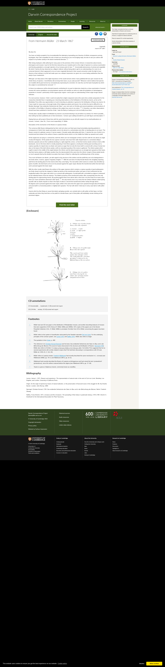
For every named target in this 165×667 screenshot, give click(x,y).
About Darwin (39, 21)
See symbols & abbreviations (125, 71)
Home (29, 9)
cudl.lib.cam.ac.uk (117, 97)
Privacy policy (32, 425)
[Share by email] (105, 34)
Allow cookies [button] (154, 663)
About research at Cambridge (120, 450)
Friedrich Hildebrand (60, 355)
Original (40, 34)
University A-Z (31, 446)
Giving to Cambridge (89, 455)
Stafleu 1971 (71, 336)
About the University (90, 438)
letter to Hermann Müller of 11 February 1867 (68, 348)
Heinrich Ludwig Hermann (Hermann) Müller (124, 56)
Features (114, 444)
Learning (82, 21)
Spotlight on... (116, 448)
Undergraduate (60, 442)
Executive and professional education (66, 450)
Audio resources (64, 417)
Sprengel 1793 (99, 346)
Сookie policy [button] (62, 663)
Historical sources (64, 413)
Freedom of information (34, 451)
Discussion (115, 446)
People (73, 21)
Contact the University (34, 448)
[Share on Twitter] (100, 34)
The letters (50, 21)
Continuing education (62, 448)
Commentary (62, 21)
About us (102, 21)
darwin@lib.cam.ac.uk (35, 415)
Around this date (52, 34)
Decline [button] (141, 663)
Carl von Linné (86, 334)
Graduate (58, 444)
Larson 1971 (60, 336)
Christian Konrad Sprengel (53, 344)
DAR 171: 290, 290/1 (118, 67)
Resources (92, 21)
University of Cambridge (37, 419)
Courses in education (61, 453)
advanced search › (100, 27)
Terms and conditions (33, 453)
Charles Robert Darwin (119, 60)
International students (62, 446)
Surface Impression (41, 429)
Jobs (85, 453)
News (85, 448)
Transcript (31, 34)
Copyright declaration (34, 422)
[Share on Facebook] (96, 34)
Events (86, 450)
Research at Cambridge (119, 438)
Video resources (64, 421)
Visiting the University (90, 444)
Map (85, 446)
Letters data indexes (65, 425)
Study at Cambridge (62, 438)
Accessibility (31, 449)
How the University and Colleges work (94, 442)
